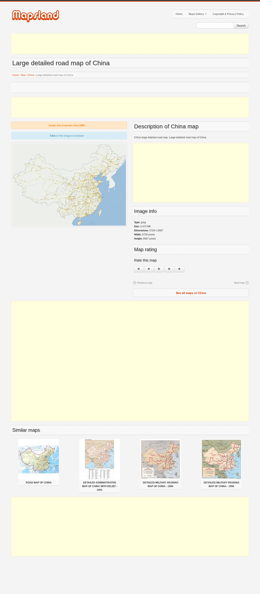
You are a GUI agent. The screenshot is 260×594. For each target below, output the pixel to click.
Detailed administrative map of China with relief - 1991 (99, 486)
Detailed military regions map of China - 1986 (160, 484)
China (30, 75)
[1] (139, 269)
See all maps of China (191, 293)
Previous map (144, 282)
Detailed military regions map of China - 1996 (221, 484)
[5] (179, 269)
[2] (149, 269)
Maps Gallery (197, 14)
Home (179, 14)
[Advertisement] (130, 44)
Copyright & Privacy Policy (228, 14)
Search (241, 25)
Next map (239, 282)
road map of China (39, 482)
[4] (169, 269)
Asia (23, 75)
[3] (159, 269)
